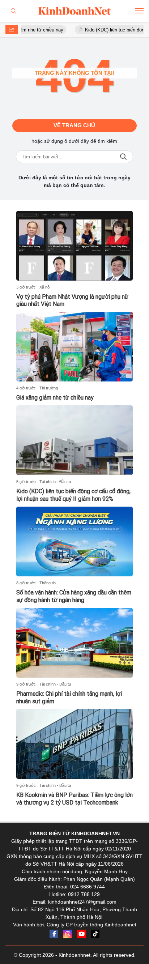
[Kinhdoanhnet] (74, 11)
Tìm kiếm (123, 156)
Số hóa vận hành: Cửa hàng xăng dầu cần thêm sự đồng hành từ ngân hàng (73, 596)
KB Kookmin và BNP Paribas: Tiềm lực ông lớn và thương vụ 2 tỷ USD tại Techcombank (74, 799)
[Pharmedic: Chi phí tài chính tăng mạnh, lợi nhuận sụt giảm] (74, 643)
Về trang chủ (74, 125)
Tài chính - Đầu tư (55, 481)
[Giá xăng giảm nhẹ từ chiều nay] (74, 346)
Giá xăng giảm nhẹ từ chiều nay (55, 397)
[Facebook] (54, 934)
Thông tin (47, 583)
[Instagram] (67, 934)
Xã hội (44, 287)
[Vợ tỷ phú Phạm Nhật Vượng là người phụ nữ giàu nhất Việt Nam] (74, 246)
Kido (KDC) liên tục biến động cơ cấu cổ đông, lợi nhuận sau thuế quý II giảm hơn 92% (73, 495)
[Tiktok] (95, 934)
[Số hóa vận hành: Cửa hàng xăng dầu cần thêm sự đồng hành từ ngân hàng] (74, 541)
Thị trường (48, 388)
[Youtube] (81, 934)
